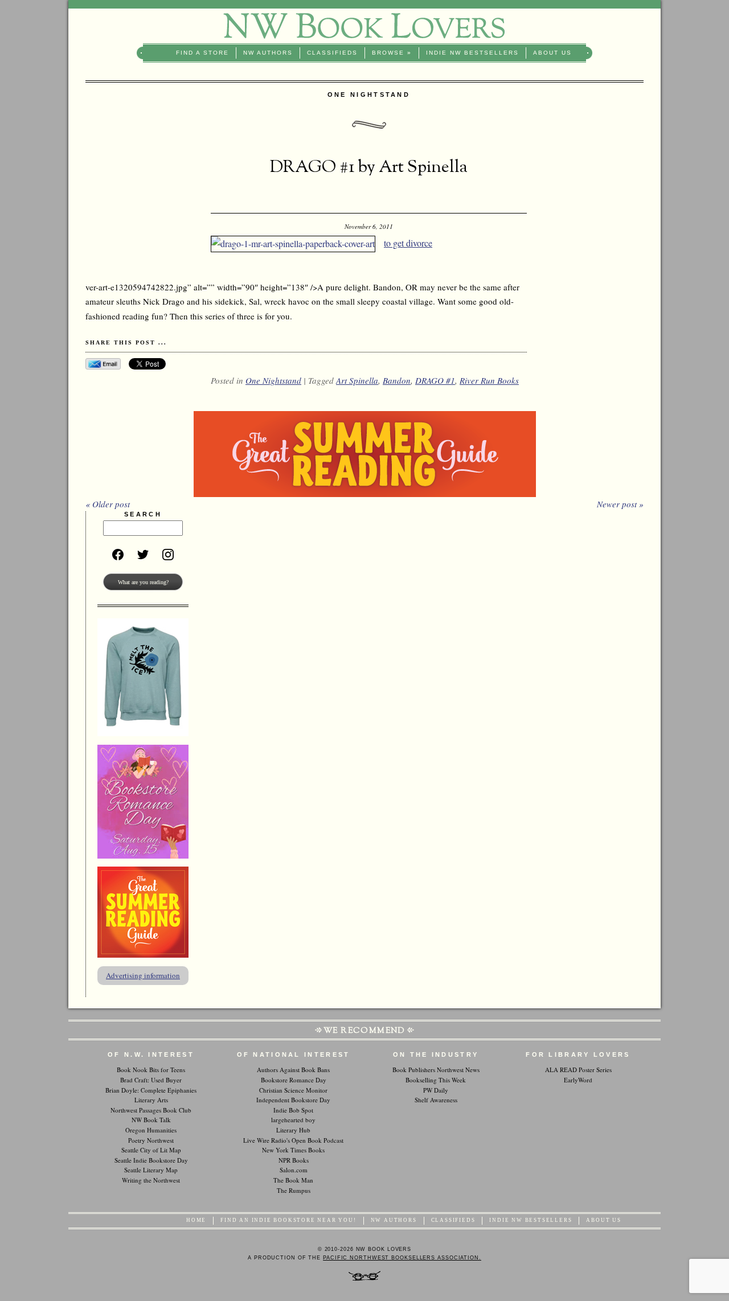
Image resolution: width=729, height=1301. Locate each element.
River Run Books (489, 380)
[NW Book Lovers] (364, 26)
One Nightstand (273, 380)
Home (196, 1220)
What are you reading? (143, 582)
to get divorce (408, 243)
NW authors (268, 53)
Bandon (397, 380)
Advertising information (143, 975)
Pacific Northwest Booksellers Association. (402, 1258)
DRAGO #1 (435, 380)
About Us (552, 53)
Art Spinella (357, 380)
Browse (392, 53)
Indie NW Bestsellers (472, 53)
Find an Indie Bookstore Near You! (288, 1220)
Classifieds (332, 53)
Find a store (202, 53)
